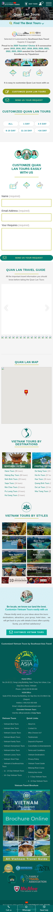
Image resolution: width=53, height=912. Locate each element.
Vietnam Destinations (36, 755)
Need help (44, 910)
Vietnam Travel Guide (36, 764)
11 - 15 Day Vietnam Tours (14, 771)
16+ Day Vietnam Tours (13, 775)
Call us (9, 910)
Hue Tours (43, 479)
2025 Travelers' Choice (24, 45)
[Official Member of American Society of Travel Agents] (41, 869)
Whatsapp (26, 910)
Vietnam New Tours (11, 728)
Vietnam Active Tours (12, 750)
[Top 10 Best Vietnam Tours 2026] (26, 583)
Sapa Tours (13, 483)
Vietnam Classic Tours (12, 733)
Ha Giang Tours (15, 495)
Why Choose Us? (35, 733)
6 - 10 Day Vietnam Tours (37, 781)
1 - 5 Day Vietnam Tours (37, 777)
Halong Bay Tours (16, 475)
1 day (26, 124)
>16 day (42, 130)
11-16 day (26, 130)
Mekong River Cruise (36, 768)
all (10, 124)
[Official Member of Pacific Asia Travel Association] (24, 868)
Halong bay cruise (35, 772)
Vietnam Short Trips (11, 759)
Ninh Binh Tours (15, 479)
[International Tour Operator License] (9, 868)
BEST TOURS (33, 4)
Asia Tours (36, 713)
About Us (31, 724)
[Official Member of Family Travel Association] (33, 879)
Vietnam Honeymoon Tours (14, 746)
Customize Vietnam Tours (29, 632)
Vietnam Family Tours (12, 742)
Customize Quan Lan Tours (29, 92)
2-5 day (42, 124)
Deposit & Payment (35, 742)
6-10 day (11, 130)
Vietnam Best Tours (11, 724)
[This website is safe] (26, 889)
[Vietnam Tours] (10, 5)
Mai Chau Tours (15, 487)
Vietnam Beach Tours (12, 737)
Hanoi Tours (14, 471)
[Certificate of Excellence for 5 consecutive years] (12, 879)
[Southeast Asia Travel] (26, 674)
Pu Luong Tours (15, 491)
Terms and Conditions (36, 750)
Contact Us (32, 728)
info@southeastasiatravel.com (29, 706)
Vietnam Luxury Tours (12, 755)
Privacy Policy (33, 759)
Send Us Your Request (29, 100)
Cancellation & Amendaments (39, 746)
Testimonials (33, 737)
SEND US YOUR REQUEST (29, 258)
